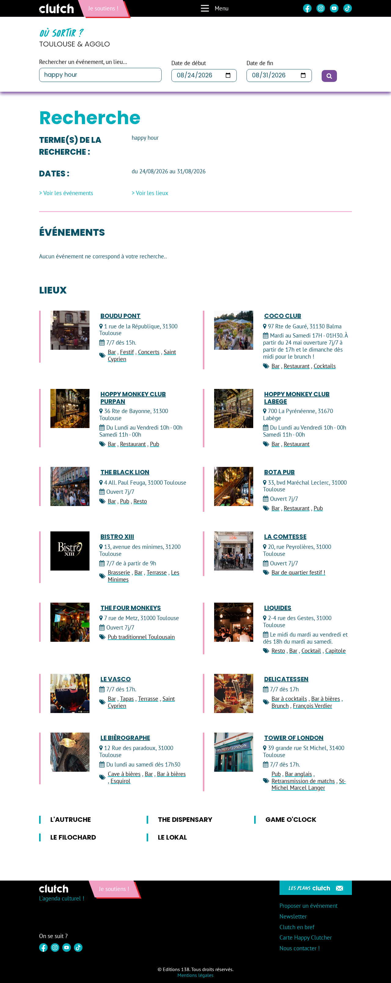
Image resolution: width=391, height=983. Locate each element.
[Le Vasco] (70, 693)
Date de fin (260, 63)
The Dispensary (185, 819)
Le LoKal (172, 837)
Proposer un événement (309, 905)
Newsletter (293, 916)
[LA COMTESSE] (233, 551)
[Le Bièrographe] (70, 752)
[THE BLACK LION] (70, 486)
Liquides (277, 608)
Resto (140, 501)
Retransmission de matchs (303, 781)
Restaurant (296, 366)
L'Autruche (70, 819)
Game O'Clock (290, 819)
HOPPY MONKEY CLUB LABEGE (297, 397)
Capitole (335, 650)
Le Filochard (73, 837)
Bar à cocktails (289, 698)
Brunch (280, 705)
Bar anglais (298, 774)
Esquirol (120, 781)
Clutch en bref (297, 927)
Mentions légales (195, 975)
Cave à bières (124, 774)
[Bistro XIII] (70, 551)
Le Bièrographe (125, 737)
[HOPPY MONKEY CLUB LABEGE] (233, 408)
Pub (154, 444)
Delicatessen (286, 679)
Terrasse (157, 572)
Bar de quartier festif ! (298, 572)
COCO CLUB (282, 316)
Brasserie (119, 572)
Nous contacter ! (300, 948)
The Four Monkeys (130, 608)
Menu (221, 8)
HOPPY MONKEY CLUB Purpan (133, 397)
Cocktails (325, 366)
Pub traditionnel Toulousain (141, 637)
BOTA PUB (279, 472)
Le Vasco (115, 679)
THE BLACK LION (124, 472)
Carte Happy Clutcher (306, 937)
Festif (127, 352)
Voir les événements (68, 193)
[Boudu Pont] (70, 330)
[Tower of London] (233, 752)
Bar (112, 352)
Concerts (148, 352)
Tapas (127, 698)
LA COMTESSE (285, 536)
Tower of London (293, 737)
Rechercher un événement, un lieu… (83, 61)
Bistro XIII (117, 536)
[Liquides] (233, 622)
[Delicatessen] (233, 693)
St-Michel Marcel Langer (309, 784)
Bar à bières (325, 698)
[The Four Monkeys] (70, 622)
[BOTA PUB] (233, 486)
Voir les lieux (152, 193)
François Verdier (312, 705)
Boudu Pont (120, 316)
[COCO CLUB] (233, 330)
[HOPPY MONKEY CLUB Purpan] (70, 408)
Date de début (188, 63)
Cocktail (311, 650)
